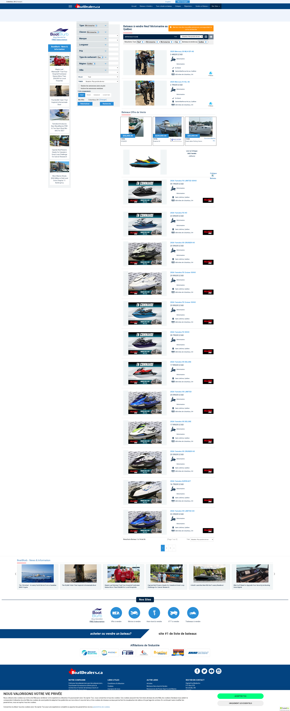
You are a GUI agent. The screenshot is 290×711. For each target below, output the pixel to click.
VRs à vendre (116, 621)
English (168, 2)
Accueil (134, 6)
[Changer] (14, 1)
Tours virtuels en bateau (164, 6)
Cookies (110, 686)
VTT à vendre (173, 621)
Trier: (80, 81)
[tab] (92, 26)
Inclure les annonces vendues (91, 88)
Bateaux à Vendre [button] (145, 6)
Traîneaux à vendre (192, 621)
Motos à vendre (134, 621)
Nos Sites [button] (215, 6)
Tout (82, 95)
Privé (89, 95)
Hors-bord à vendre (154, 621)
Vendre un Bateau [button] (201, 6)
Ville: (80, 77)
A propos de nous (114, 689)
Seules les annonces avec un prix (92, 86)
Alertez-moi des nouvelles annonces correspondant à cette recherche (192, 28)
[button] (285, 709)
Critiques (178, 6)
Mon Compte (182, 2)
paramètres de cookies (101, 707)
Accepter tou (240, 696)
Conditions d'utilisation (116, 683)
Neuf (139, 42)
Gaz (99, 57)
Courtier (106, 95)
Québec (90, 64)
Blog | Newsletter (59, 38)
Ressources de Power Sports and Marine (161, 689)
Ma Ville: (81, 100)
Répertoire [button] (187, 6)
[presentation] (15, 573)
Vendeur (97, 95)
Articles (149, 683)
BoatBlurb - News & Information (33, 560)
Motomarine (90, 26)
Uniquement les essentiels (240, 703)
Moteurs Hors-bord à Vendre (157, 686)
